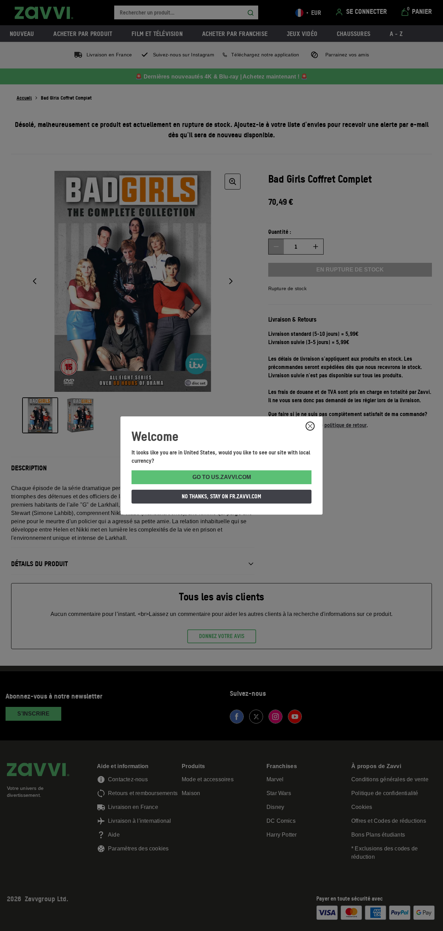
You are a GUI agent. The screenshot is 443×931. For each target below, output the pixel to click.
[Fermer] (310, 426)
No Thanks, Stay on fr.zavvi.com (221, 496)
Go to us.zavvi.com (221, 477)
